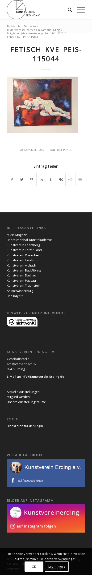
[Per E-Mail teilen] (80, 179)
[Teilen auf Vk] (60, 179)
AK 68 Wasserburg (20, 291)
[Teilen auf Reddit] (70, 179)
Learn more (56, 567)
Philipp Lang (64, 150)
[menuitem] (67, 9)
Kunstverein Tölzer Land (24, 250)
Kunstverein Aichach (21, 265)
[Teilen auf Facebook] (12, 179)
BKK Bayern (15, 296)
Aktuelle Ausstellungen (23, 392)
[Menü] (78, 9)
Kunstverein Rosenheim (24, 255)
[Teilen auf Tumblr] (51, 179)
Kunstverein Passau (21, 280)
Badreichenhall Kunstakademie (29, 240)
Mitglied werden (18, 397)
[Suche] (67, 9)
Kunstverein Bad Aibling (24, 270)
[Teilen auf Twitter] (21, 179)
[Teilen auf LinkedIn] (41, 179)
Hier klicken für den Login (25, 426)
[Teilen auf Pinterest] (31, 179)
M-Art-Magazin (17, 235)
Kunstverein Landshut (22, 260)
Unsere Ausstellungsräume (26, 402)
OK (34, 567)
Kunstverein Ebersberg (23, 245)
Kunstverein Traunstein (24, 285)
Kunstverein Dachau (21, 275)
